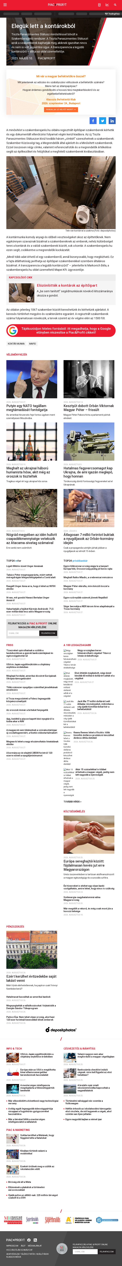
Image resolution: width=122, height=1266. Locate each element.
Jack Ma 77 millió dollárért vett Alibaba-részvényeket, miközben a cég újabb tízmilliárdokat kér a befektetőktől (95, 705)
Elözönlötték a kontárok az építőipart (67, 285)
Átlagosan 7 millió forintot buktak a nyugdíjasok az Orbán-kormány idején (89, 539)
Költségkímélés (74, 811)
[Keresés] (115, 4)
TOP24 (13, 560)
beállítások (43, 1254)
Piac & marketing (18, 1129)
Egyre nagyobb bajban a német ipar (83, 1119)
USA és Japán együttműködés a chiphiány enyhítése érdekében (28, 665)
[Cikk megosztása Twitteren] (102, 120)
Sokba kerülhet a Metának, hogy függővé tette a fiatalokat (37, 1136)
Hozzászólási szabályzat (19, 1250)
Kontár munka (16, 343)
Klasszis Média (13, 1257)
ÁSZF (23, 1246)
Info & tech (14, 1048)
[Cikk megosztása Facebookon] (93, 120)
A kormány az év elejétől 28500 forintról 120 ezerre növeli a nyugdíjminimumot (29, 754)
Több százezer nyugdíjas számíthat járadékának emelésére (32, 688)
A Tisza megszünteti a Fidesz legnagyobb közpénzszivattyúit (28, 700)
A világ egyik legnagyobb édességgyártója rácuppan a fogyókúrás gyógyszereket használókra (30, 1111)
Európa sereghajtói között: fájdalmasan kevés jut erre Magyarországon (84, 865)
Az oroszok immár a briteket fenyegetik (27, 710)
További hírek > (72, 801)
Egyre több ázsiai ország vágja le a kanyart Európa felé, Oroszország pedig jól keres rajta (88, 567)
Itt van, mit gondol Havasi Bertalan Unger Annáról (27, 599)
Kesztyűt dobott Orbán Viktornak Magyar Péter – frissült (89, 408)
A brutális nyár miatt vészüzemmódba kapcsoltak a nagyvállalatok (94, 1088)
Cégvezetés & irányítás (79, 1048)
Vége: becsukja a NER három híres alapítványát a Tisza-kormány (89, 607)
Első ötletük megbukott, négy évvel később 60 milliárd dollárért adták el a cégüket (95, 676)
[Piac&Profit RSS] (35, 1239)
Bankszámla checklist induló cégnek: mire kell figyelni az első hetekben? (95, 1072)
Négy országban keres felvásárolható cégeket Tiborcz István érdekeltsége (94, 653)
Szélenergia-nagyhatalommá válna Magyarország (82, 898)
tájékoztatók (27, 1254)
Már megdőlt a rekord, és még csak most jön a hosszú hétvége (88, 910)
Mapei (32, 343)
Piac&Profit (46, 58)
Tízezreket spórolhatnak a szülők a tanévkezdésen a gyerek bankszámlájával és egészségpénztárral (29, 653)
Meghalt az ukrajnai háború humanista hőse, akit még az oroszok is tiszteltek (28, 472)
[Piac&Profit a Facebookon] (29, 1239)
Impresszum (12, 1246)
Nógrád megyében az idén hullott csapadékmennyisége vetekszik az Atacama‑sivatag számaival (31, 539)
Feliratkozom (48, 633)
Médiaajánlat (35, 1246)
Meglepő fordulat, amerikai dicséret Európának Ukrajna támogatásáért (31, 677)
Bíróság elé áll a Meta (19, 1182)
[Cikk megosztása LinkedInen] (112, 120)
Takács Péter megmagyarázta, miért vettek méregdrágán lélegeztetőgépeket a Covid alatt (31, 576)
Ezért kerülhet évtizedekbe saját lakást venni (31, 978)
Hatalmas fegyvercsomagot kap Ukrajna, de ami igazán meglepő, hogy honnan (88, 472)
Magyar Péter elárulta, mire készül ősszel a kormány (86, 587)
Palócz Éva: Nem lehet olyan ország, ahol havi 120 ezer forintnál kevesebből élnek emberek (30, 1018)
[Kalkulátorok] (99, 5)
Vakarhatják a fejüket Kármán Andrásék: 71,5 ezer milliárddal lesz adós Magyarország (30, 610)
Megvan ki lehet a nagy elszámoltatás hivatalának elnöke (32, 743)
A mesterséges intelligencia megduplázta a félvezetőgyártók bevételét (37, 1088)
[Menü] (5, 4)
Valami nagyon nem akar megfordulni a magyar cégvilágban (96, 1055)
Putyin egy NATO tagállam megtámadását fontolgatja (27, 408)
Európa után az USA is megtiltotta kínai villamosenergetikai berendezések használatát (38, 1072)
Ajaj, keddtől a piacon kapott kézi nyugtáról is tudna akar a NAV (30, 720)
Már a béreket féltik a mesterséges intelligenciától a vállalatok (26, 1120)
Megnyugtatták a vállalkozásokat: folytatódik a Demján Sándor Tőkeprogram (31, 1007)
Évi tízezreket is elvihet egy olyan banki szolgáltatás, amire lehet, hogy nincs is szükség (89, 887)
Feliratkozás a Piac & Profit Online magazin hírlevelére (90, 1246)
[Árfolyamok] (107, 5)
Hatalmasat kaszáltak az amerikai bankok (28, 997)
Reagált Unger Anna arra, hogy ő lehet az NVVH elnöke (30, 587)
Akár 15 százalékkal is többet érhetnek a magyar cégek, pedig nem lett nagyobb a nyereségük (94, 772)
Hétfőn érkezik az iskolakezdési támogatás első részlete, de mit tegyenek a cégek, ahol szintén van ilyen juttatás (88, 1111)
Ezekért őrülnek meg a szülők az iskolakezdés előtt (37, 1167)
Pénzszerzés (15, 926)
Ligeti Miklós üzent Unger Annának (25, 566)
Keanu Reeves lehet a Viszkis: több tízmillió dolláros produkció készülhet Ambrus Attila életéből (94, 735)
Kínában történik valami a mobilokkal (33, 1152)
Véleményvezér (16, 354)
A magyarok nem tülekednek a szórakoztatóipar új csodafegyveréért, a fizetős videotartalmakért (32, 731)
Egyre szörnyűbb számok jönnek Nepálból (86, 597)
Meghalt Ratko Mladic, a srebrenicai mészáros (88, 577)
